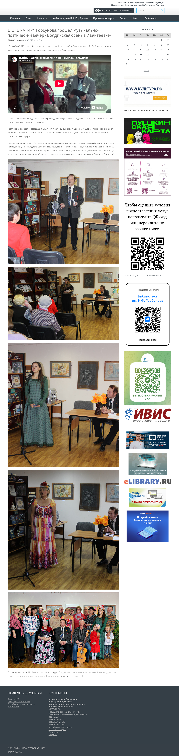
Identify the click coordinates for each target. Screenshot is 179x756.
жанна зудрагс (106, 672)
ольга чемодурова (26, 676)
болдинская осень (68, 672)
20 (147, 54)
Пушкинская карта (103, 18)
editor (39, 40)
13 (147, 49)
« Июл (146, 70)
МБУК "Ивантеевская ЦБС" (30, 748)
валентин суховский (88, 672)
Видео (123, 18)
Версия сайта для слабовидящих (116, 10)
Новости (42, 18)
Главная (15, 18)
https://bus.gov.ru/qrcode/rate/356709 (142, 275)
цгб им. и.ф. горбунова (47, 676)
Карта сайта (15, 752)
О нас (28, 18)
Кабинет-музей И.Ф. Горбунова (70, 18)
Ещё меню (150, 18)
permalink (78, 676)
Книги (135, 18)
